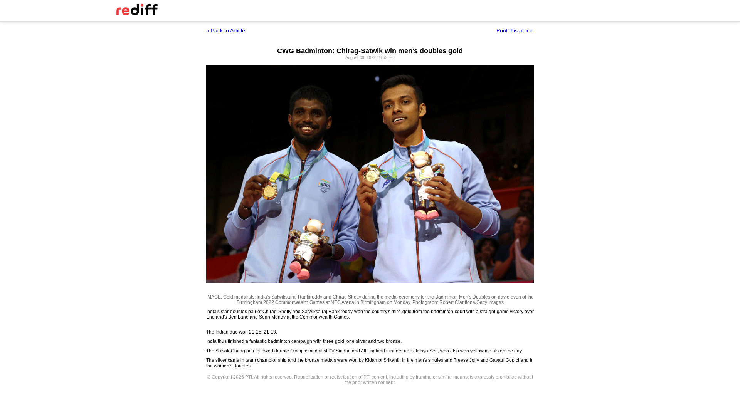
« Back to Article (225, 30)
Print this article (515, 30)
